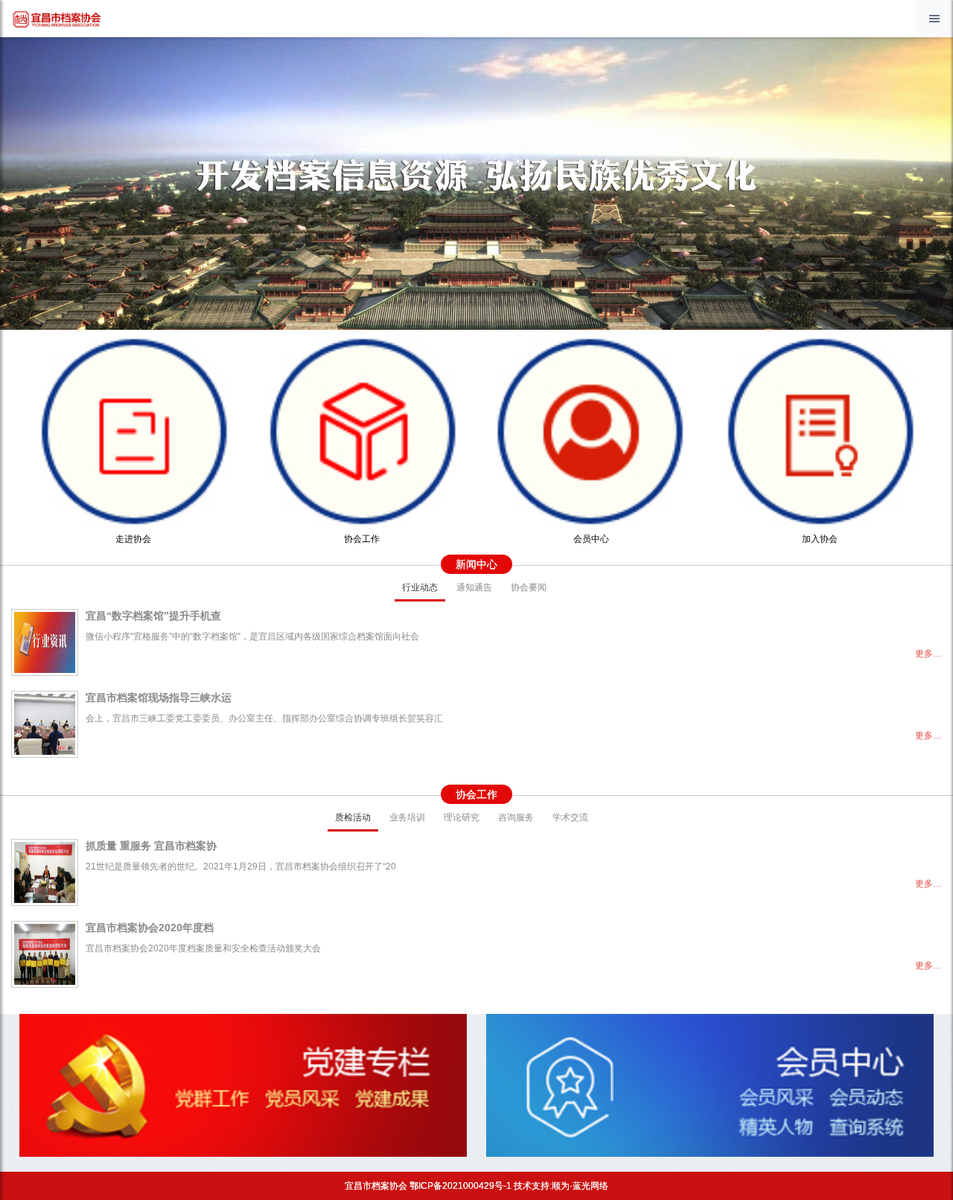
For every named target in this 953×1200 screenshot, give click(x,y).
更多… (928, 653)
